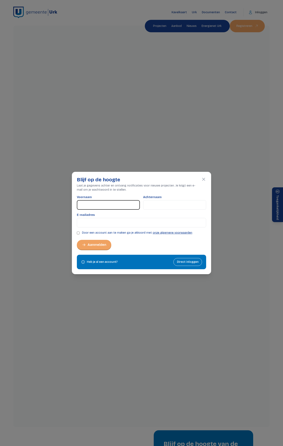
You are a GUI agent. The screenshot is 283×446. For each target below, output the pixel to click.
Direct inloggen (187, 262)
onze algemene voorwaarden (172, 232)
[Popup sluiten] (203, 179)
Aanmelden (97, 245)
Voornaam (84, 197)
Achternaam (152, 197)
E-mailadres (86, 215)
